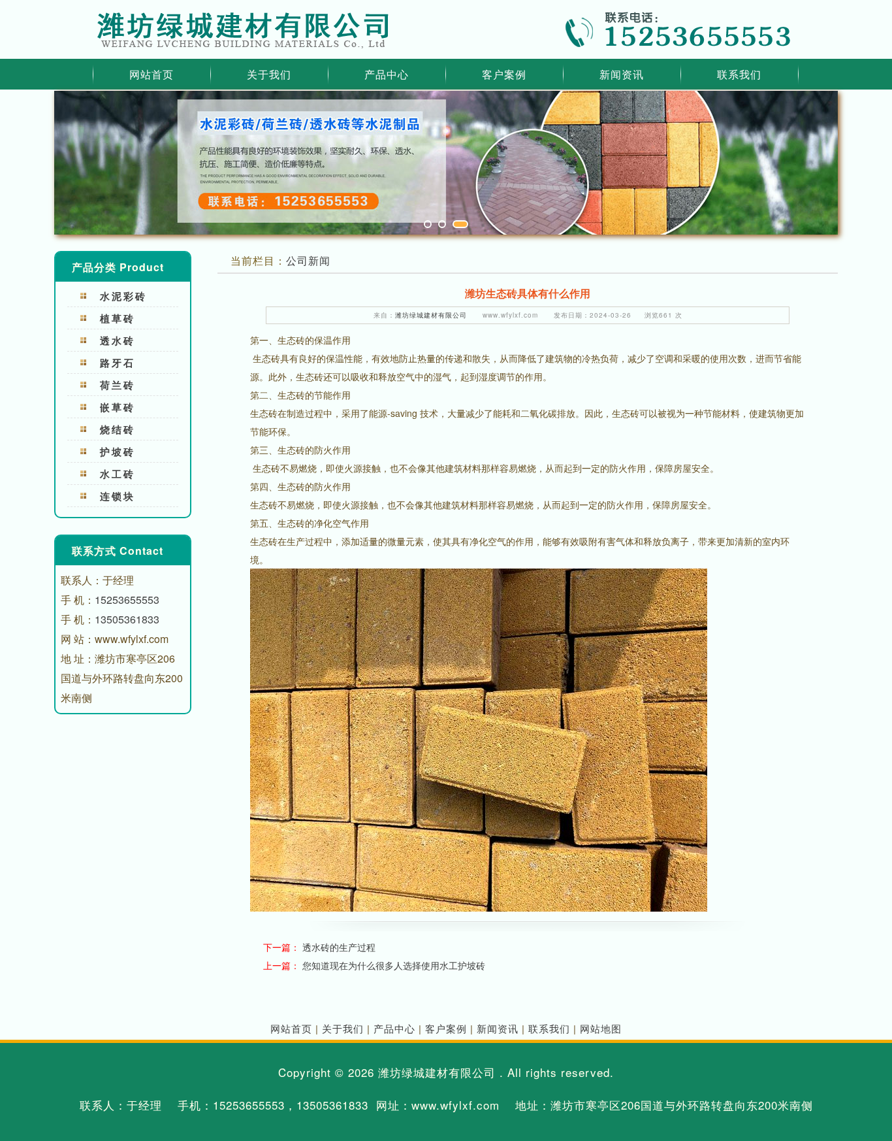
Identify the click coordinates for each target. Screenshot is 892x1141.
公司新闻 (308, 260)
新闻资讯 (621, 74)
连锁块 (117, 496)
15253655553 (127, 599)
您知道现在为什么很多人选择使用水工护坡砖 (393, 965)
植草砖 (117, 318)
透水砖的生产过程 (338, 946)
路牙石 (117, 363)
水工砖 (117, 474)
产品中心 (386, 74)
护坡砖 (117, 451)
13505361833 (127, 619)
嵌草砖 (117, 407)
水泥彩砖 (123, 296)
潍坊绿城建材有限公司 (431, 315)
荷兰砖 (117, 385)
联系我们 (739, 74)
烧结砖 (117, 429)
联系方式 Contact (117, 550)
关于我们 (269, 74)
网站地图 (601, 1028)
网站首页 (151, 74)
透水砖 (117, 340)
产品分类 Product (118, 266)
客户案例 (504, 74)
